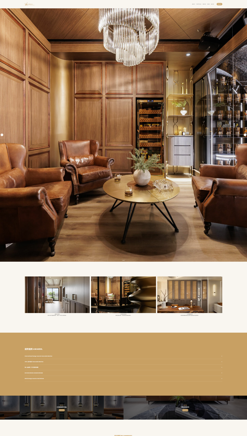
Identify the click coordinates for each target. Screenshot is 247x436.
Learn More (62, 410)
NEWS (208, 4)
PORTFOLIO (198, 4)
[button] (2, 135)
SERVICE (204, 4)
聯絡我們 (219, 4)
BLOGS (212, 4)
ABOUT (193, 4)
